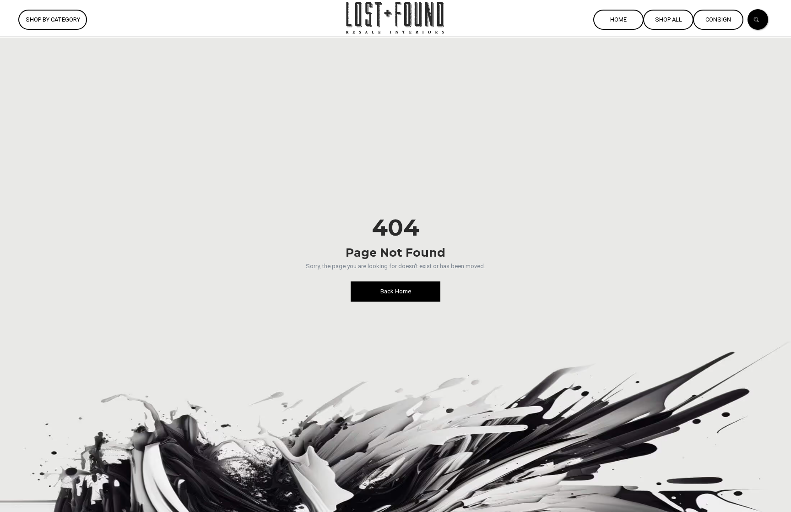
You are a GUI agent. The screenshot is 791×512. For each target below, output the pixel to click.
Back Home (395, 291)
